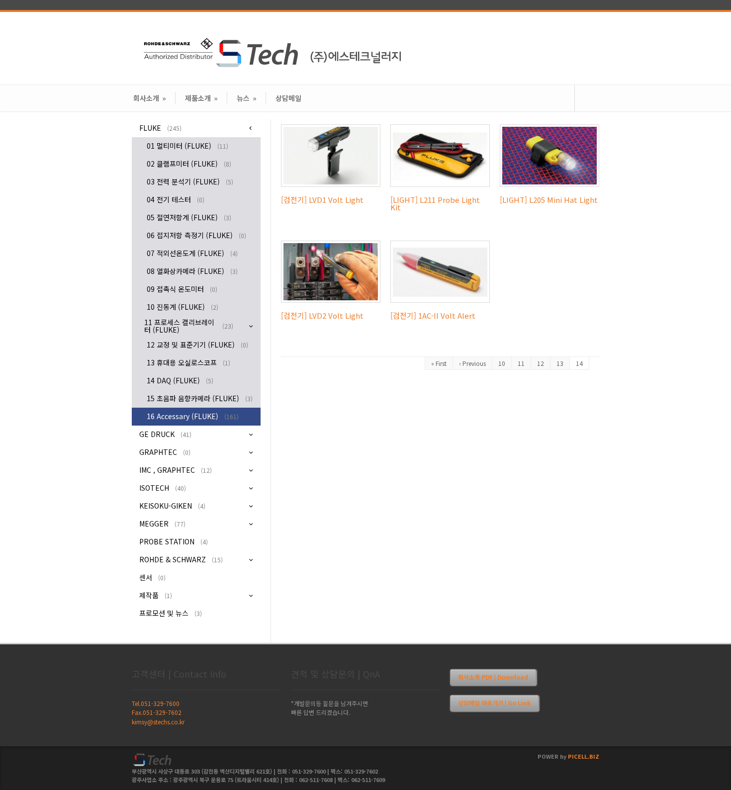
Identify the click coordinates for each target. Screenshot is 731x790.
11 (521, 363)
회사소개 (149, 98)
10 (501, 363)
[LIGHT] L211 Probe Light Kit (435, 203)
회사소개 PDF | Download (493, 677)
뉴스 (247, 98)
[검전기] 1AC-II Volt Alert (432, 315)
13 (559, 363)
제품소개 (201, 98)
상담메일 (288, 98)
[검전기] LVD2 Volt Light (322, 315)
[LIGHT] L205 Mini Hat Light (549, 199)
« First (439, 363)
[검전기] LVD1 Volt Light (322, 199)
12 (540, 363)
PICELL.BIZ (583, 756)
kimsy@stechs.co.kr (158, 721)
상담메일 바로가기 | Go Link (494, 703)
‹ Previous (472, 363)
